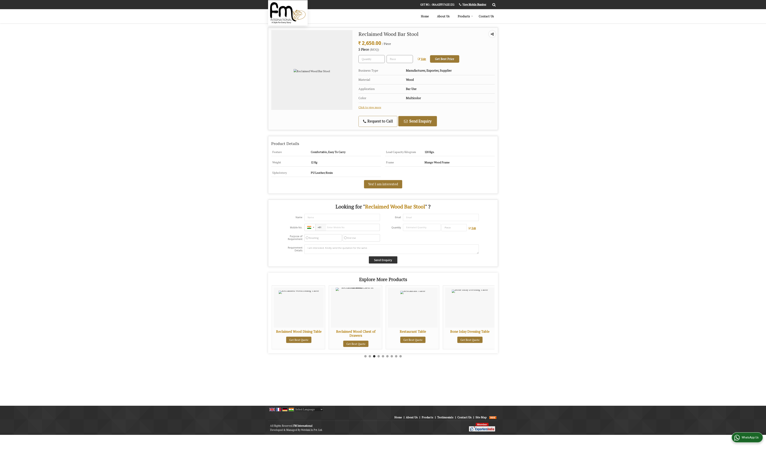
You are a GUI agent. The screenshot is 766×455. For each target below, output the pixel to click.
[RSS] (493, 417)
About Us (443, 16)
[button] (474, 4)
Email (398, 217)
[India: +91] (310, 227)
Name (299, 217)
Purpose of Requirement (295, 238)
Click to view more (369, 107)
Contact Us (486, 16)
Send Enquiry (420, 121)
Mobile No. (296, 227)
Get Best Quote (328, 344)
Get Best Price (444, 59)
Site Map (481, 417)
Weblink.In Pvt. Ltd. (312, 430)
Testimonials (445, 417)
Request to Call (380, 121)
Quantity (396, 227)
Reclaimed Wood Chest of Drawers (328, 333)
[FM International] (288, 13)
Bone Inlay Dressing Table (442, 331)
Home (425, 16)
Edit (423, 59)
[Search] (493, 4)
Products (464, 16)
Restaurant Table (385, 331)
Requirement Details (295, 249)
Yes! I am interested (383, 184)
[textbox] (400, 59)
